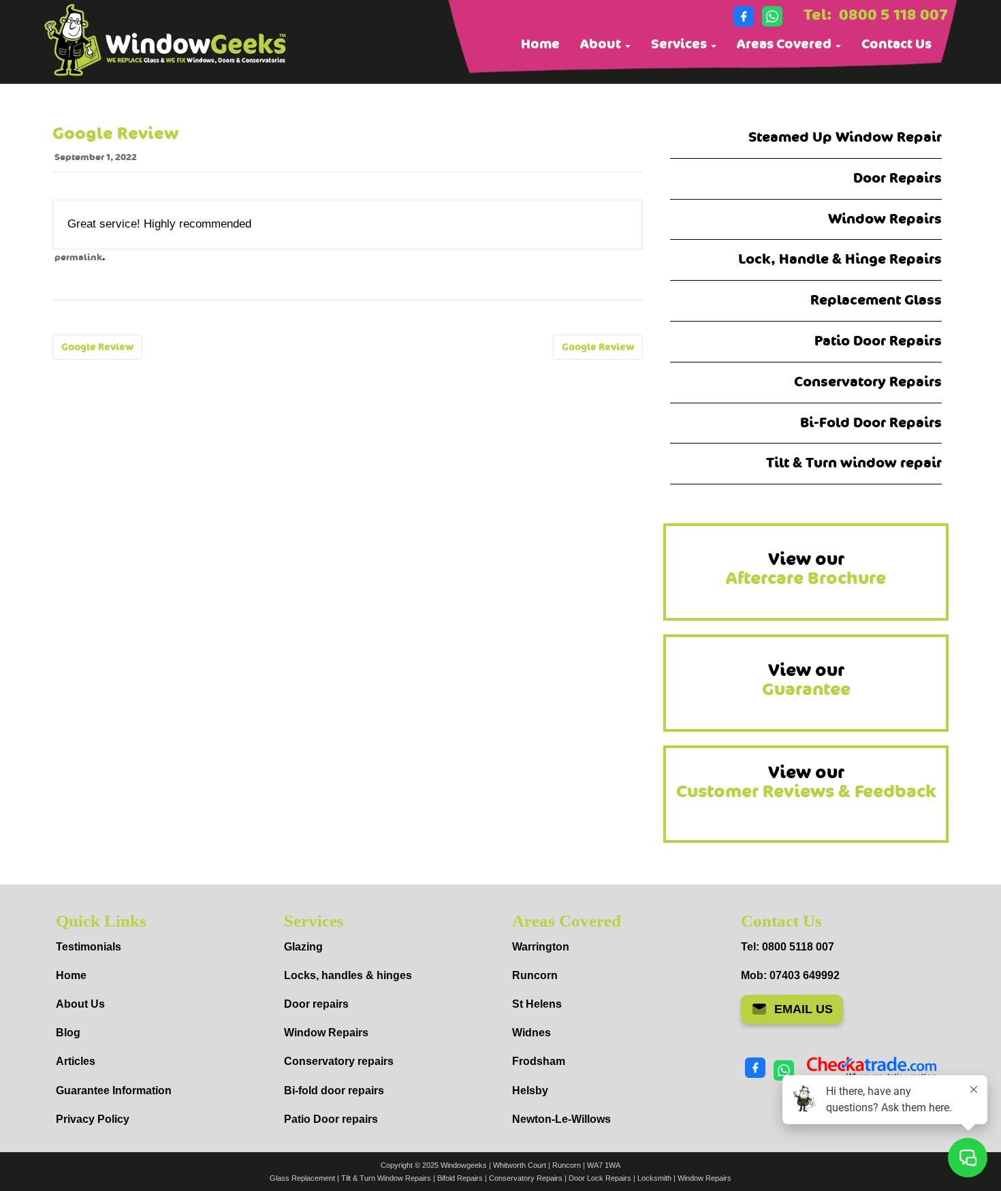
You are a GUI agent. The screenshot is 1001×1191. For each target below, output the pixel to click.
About (602, 44)
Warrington (540, 947)
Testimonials (88, 947)
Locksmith (654, 1178)
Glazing (303, 947)
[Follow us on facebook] (743, 16)
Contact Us (896, 44)
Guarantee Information (114, 1090)
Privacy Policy (92, 1119)
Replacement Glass (876, 300)
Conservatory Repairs (868, 381)
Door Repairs (897, 178)
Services (680, 44)
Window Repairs (885, 219)
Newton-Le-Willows (561, 1119)
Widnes (531, 1032)
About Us (80, 1004)
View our (806, 568)
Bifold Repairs (460, 1178)
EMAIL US (803, 1009)
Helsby (530, 1090)
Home (540, 44)
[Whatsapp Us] (772, 16)
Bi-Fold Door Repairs (871, 422)
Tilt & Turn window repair (854, 462)
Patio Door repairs (331, 1119)
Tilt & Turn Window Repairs (386, 1178)
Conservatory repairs (339, 1061)
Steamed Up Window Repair (845, 137)
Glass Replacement (302, 1178)
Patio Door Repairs (878, 341)
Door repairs (316, 1004)
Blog (68, 1032)
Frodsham (538, 1061)
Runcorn (535, 975)
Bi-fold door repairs (334, 1090)
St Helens (537, 1004)
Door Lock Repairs (600, 1178)
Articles (75, 1061)
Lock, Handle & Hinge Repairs (840, 259)
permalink (78, 257)
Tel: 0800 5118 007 (787, 947)
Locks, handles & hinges (348, 975)
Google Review (97, 347)
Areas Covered (785, 44)
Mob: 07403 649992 (790, 975)
